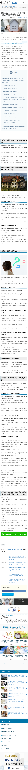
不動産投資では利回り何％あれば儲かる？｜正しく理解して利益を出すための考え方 (16, 713)
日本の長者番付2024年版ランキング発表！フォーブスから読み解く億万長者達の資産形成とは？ (16, 695)
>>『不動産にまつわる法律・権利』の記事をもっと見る (14, 664)
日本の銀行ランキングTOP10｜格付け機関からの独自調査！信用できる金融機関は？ (16, 677)
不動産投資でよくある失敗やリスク (9, 735)
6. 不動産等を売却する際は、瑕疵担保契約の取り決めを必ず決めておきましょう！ (13, 127)
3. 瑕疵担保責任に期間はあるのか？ (10, 91)
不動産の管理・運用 (6, 742)
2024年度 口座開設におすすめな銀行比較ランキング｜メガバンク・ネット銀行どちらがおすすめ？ (16, 683)
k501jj (7, 617)
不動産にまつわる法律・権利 (22, 17)
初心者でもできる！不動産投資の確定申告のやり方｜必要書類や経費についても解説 (16, 707)
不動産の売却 (4, 745)
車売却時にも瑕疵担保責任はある (10, 117)
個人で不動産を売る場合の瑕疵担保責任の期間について (14, 97)
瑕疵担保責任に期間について (9, 94)
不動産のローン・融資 (6, 738)
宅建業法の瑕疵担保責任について (10, 88)
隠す (17, 72)
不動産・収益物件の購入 (7, 728)
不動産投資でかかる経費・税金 (8, 731)
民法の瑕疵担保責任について (9, 85)
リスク (2, 67)
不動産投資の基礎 (5, 724)
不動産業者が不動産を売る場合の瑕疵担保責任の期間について (14, 100)
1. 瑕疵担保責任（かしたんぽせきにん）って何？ (13, 78)
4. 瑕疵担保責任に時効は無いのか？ (10, 104)
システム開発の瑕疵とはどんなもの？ (11, 113)
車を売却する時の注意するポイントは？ (12, 120)
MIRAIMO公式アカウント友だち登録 (15, 534)
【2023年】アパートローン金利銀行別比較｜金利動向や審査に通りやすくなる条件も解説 (16, 689)
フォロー (9, 611)
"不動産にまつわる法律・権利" (15, 549)
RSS (19, 611)
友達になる (14, 611)
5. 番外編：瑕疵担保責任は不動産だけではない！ (13, 107)
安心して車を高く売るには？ (10, 122)
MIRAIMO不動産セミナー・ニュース (9, 748)
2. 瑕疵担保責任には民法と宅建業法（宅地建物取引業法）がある (13, 81)
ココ (22, 221)
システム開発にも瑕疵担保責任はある (10, 110)
